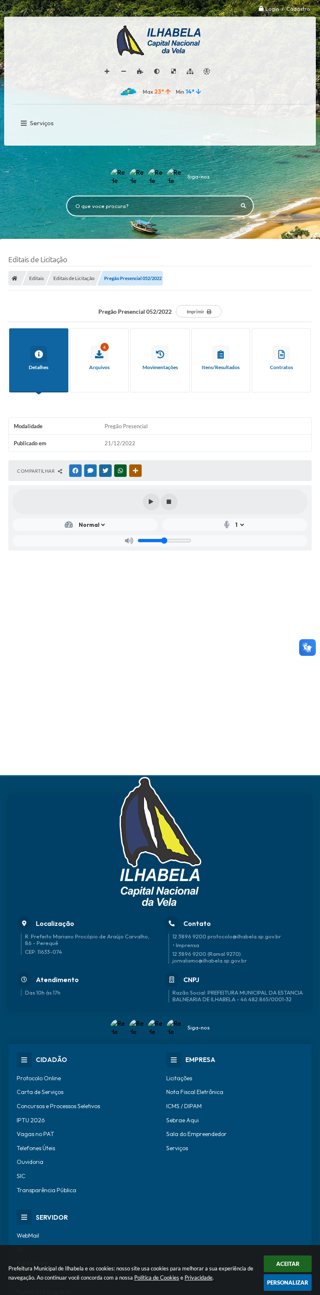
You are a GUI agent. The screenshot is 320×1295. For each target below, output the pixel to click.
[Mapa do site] (190, 71)
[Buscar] (243, 206)
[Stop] (169, 502)
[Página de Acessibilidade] (206, 71)
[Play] (151, 502)
